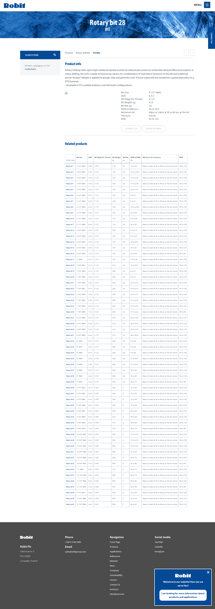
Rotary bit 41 (70, 394)
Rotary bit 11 (70, 224)
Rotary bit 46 (70, 423)
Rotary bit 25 (70, 306)
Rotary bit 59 (70, 498)
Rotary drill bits (83, 52)
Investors (114, 589)
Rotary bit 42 (70, 399)
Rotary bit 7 (69, 201)
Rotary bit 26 (70, 312)
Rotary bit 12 (70, 230)
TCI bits (96, 52)
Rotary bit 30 (70, 329)
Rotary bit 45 (70, 417)
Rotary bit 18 (70, 265)
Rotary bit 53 (70, 463)
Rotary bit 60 (70, 504)
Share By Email (153, 128)
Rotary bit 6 (69, 195)
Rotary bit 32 (70, 341)
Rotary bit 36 (70, 364)
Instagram (159, 551)
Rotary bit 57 (70, 487)
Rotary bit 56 (70, 481)
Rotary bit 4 (69, 184)
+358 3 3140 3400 (73, 542)
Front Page (115, 542)
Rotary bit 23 (70, 294)
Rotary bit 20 (70, 277)
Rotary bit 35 (70, 359)
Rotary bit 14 (70, 242)
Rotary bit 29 (70, 324)
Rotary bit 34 (70, 353)
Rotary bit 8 (69, 207)
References (115, 556)
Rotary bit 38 (70, 376)
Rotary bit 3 (69, 178)
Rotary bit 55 (70, 475)
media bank (30, 69)
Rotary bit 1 (69, 166)
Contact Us (115, 584)
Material (113, 561)
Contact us (131, 128)
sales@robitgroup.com (75, 551)
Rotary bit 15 (70, 248)
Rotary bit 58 (70, 493)
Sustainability (116, 575)
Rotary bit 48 (70, 434)
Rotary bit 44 (70, 411)
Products (69, 52)
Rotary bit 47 (70, 428)
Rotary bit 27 (70, 318)
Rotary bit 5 (69, 189)
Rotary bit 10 (70, 219)
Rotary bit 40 (70, 388)
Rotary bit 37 (70, 370)
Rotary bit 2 (69, 172)
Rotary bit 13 (70, 236)
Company (114, 570)
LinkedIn (159, 546)
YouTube (159, 542)
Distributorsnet (117, 594)
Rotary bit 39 (70, 382)
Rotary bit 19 (70, 271)
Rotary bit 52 (70, 458)
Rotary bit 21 (70, 283)
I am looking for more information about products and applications (183, 595)
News (112, 565)
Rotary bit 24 (70, 300)
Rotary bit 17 (70, 259)
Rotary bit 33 (70, 347)
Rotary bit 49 (70, 440)
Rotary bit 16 (70, 254)
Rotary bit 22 (70, 289)
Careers (113, 579)
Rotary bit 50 (70, 446)
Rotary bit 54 (70, 469)
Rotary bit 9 (69, 213)
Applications (116, 551)
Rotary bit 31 (70, 335)
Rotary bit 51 (70, 452)
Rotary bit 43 (70, 405)
